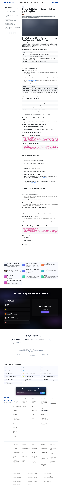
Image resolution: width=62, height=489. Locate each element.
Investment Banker (24, 456)
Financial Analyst (24, 460)
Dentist (23, 453)
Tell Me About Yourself (44, 398)
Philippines (33, 414)
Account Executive (52, 450)
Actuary (23, 457)
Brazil (32, 415)
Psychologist (15, 453)
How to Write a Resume (16, 419)
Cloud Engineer (24, 449)
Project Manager (52, 453)
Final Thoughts (7, 28)
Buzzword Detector (33, 182)
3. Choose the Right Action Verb (11, 14)
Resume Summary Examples (17, 406)
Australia (33, 402)
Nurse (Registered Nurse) (16, 452)
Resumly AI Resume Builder (43, 177)
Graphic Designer (15, 449)
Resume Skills (15, 405)
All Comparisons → (43, 424)
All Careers (33, 465)
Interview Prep (30, 17)
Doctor (23, 452)
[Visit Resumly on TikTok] (7, 400)
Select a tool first (45, 311)
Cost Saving (28, 16)
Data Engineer (52, 458)
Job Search (43, 16)
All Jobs (29, 484)
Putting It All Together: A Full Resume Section (12, 27)
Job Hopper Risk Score (44, 452)
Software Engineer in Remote (32, 476)
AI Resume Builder (47, 16)
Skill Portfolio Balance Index (44, 460)
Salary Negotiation (25, 17)
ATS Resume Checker (43, 464)
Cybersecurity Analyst (25, 447)
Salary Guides (15, 414)
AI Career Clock (43, 444)
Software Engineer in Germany (32, 473)
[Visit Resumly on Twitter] (8, 400)
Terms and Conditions (53, 398)
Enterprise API (15, 439)
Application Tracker (25, 405)
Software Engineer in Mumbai (17, 481)
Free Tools (26, 2)
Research (14, 432)
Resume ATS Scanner (43, 465)
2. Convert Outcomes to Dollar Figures (12, 12)
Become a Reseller (15, 424)
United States (33, 398)
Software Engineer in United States (17, 476)
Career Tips (39, 16)
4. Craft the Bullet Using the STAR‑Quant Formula (12, 16)
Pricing (38, 2)
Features (14, 422)
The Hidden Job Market (44, 401)
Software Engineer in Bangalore (48, 476)
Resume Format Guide (16, 418)
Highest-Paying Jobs (16, 415)
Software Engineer (24, 444)
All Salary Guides (24, 464)
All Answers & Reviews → (44, 423)
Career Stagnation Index (44, 449)
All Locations (33, 418)
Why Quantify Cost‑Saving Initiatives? (11, 8)
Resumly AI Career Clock (32, 80)
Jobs (42, 2)
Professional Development (35, 17)
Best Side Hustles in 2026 (44, 407)
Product (20, 2)
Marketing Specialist (34, 448)
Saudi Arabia (33, 411)
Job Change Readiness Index (44, 448)
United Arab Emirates (34, 410)
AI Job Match (24, 406)
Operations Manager (52, 461)
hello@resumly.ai (53, 403)
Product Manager (15, 444)
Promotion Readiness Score (44, 447)
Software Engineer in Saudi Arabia (48, 477)
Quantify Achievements (34, 16)
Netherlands (33, 407)
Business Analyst (15, 447)
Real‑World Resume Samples (9, 19)
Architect (14, 456)
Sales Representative (34, 447)
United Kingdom (34, 401)
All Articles (42, 408)
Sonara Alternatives (43, 418)
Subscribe (42, 392)
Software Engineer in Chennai (48, 480)
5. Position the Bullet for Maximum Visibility (13, 17)
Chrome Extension (24, 407)
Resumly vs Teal (43, 415)
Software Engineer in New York (17, 480)
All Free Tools (42, 468)
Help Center (15, 435)
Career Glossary (15, 428)
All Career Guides (15, 465)
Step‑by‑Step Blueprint (8, 10)
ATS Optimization (53, 16)
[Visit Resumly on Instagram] (5, 400)
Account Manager (34, 444)
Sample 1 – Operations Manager (11, 20)
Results (14, 423)
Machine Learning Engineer (26, 448)
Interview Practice (24, 401)
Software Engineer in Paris (16, 484)
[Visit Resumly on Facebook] (4, 400)
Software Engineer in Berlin (47, 481)
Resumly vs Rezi (43, 414)
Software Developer (34, 449)
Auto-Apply (23, 402)
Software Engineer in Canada (17, 477)
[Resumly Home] (7, 397)
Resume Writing (24, 16)
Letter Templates (15, 410)
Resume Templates (15, 401)
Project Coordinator (34, 456)
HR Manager (15, 460)
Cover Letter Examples (16, 407)
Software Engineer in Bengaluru (32, 480)
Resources (33, 2)
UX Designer (15, 448)
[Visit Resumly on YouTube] (11, 400)
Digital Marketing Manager (53, 454)
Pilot (23, 461)
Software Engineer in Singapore (32, 481)
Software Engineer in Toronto (47, 473)
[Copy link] (15, 32)
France (32, 406)
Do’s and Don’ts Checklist (9, 23)
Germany (33, 405)
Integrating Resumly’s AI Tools (10, 24)
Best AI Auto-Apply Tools (44, 411)
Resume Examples (15, 402)
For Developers (15, 436)
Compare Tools (15, 431)
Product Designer (34, 462)
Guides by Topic (15, 411)
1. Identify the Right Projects (10, 11)
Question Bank (15, 427)
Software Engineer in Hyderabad (32, 477)
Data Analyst (15, 457)
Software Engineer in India (16, 473)
